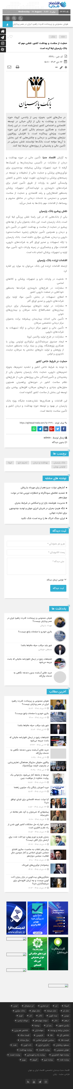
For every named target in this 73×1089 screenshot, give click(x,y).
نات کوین (27, 1045)
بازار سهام (36, 1010)
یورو (23, 1059)
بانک (53, 37)
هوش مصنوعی (63, 1050)
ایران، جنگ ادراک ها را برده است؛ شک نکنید (43, 518)
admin (47, 438)
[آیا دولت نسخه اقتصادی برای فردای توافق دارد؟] (36, 803)
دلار (55, 1020)
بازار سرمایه (51, 1010)
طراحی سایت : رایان (61, 1074)
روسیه (36, 1025)
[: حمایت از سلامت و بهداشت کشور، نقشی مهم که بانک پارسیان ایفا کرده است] (9, 67)
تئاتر (40, 1015)
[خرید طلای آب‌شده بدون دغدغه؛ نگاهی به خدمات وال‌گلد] (36, 676)
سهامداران (39, 1030)
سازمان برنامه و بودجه (59, 1030)
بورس (66, 1015)
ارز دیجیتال (28, 1005)
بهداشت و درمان (40, 462)
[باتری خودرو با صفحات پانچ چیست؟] (36, 636)
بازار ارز (66, 1010)
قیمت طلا (65, 1040)
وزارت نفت (64, 1059)
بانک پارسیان (59, 462)
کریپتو (35, 1059)
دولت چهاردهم (41, 1020)
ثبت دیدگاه (58, 588)
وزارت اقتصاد (44, 1050)
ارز (56, 1005)
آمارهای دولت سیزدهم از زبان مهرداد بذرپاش (43, 487)
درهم (67, 1020)
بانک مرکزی (20, 1010)
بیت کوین (53, 1015)
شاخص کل (64, 1035)
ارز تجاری (44, 1005)
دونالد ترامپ (22, 1020)
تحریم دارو (22, 462)
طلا (51, 1035)
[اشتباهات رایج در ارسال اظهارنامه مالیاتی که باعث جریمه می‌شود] (36, 663)
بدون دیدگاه (58, 442)
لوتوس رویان (59, 466)
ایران (15, 1005)
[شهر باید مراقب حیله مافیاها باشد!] (36, 649)
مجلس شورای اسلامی (45, 1040)
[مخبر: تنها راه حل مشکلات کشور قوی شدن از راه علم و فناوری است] (36, 828)
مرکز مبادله (24, 1040)
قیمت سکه (24, 1035)
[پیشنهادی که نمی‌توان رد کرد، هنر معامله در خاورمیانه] (36, 815)
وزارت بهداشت (26, 1050)
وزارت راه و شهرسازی (36, 1054)
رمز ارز (49, 1025)
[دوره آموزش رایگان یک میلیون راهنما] (36, 791)
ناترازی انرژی (43, 1045)
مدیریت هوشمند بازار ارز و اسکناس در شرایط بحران (40, 503)
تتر (31, 1015)
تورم (20, 1015)
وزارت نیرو (48, 1059)
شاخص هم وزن (21, 1030)
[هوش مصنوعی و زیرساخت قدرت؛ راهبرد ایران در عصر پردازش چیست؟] (36, 622)
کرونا (10, 462)
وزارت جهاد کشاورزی (60, 1054)
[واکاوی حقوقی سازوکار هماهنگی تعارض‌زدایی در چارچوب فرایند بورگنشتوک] (36, 766)
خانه (63, 37)
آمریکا (66, 1005)
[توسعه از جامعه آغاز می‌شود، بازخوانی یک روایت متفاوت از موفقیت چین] (36, 779)
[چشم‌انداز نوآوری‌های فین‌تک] (36, 869)
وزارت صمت (15, 1054)
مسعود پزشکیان (62, 1045)
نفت (14, 1045)
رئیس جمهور (64, 1025)
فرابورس (39, 1035)
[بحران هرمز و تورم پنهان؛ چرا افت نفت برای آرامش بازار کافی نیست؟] (36, 840)
